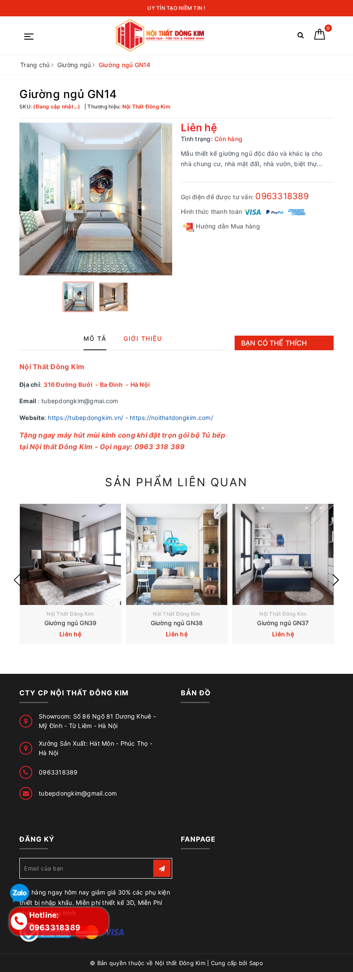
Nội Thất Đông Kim (70, 614)
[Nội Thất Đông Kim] (161, 35)
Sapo (256, 963)
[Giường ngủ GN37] (283, 554)
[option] (95, 199)
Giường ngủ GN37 (283, 622)
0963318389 (282, 196)
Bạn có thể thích (274, 343)
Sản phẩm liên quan (176, 482)
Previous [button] (17, 580)
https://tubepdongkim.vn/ (85, 417)
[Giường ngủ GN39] (70, 554)
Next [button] (335, 580)
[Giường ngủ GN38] (176, 554)
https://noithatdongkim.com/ (171, 417)
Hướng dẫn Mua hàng (227, 226)
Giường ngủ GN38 (177, 622)
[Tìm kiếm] (300, 36)
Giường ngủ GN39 (70, 622)
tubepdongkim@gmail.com (78, 793)
